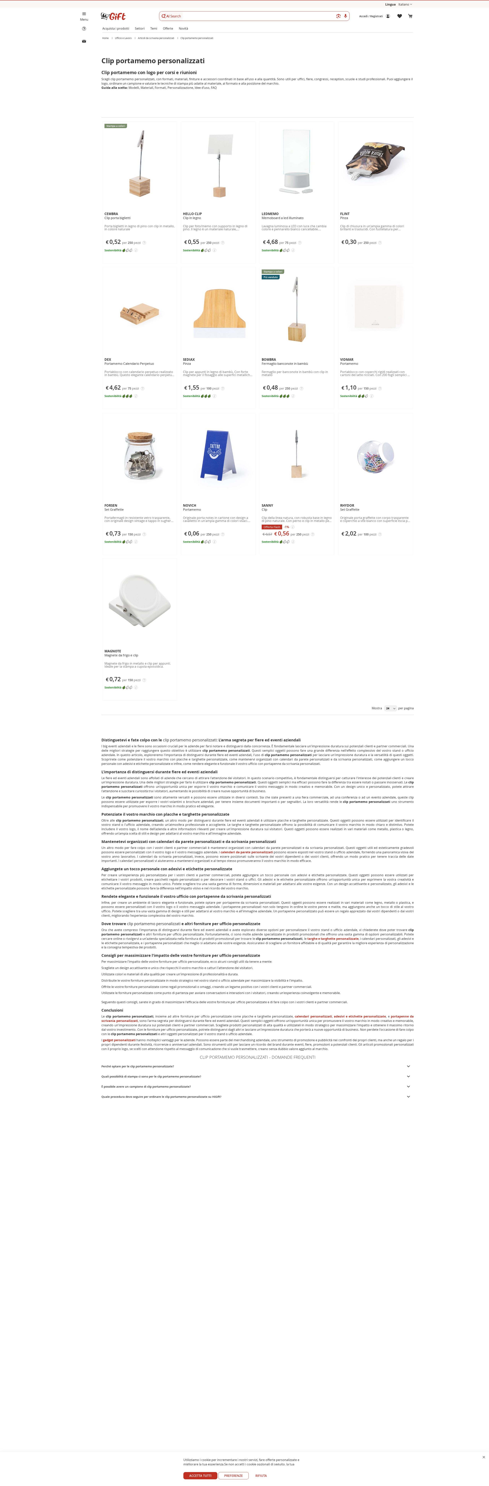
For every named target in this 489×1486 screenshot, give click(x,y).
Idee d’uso (202, 88)
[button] (405, 4)
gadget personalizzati (119, 1040)
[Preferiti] (400, 16)
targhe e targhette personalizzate (333, 939)
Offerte (168, 28)
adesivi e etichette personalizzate (360, 1016)
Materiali (147, 88)
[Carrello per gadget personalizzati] (410, 16)
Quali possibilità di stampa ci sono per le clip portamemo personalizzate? (151, 1076)
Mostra (377, 708)
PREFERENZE (233, 1476)
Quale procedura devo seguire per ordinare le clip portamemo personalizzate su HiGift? (161, 1097)
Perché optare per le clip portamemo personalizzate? (137, 1066)
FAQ (214, 88)
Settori (140, 28)
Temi (153, 28)
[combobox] (254, 16)
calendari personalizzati (313, 1016)
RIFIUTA (261, 1476)
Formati (160, 88)
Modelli (134, 88)
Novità (183, 28)
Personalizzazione (180, 88)
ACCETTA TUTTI (200, 1476)
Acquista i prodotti (115, 28)
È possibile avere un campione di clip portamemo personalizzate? (146, 1087)
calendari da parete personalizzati (247, 852)
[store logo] (113, 16)
